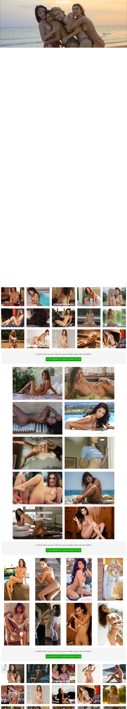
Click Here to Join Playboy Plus (63, 359)
